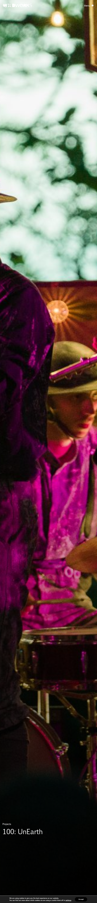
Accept (81, 899)
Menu (87, 5)
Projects (6, 824)
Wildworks (17, 6)
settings (68, 900)
